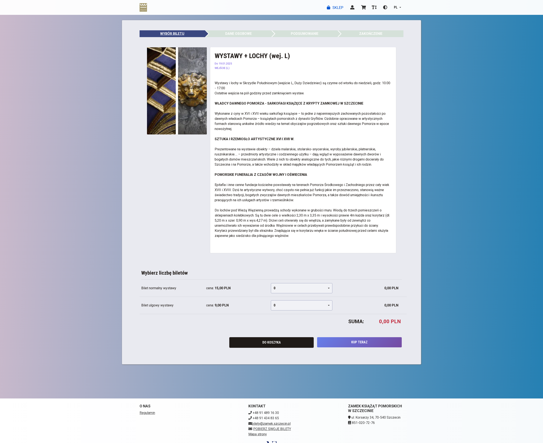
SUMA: (356, 321)
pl (395, 7)
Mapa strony (257, 434)
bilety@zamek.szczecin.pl (271, 424)
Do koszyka (271, 342)
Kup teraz (359, 342)
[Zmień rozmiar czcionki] (374, 7)
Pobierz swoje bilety (272, 429)
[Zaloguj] (352, 7)
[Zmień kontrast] (385, 7)
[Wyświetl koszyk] (363, 7)
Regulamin (147, 413)
